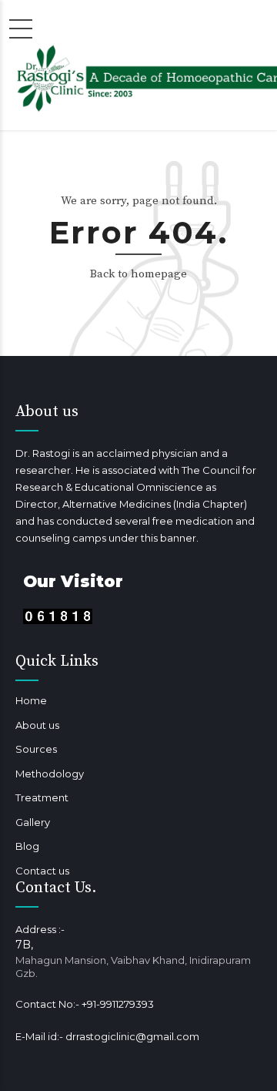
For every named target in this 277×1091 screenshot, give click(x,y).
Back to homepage (138, 274)
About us (37, 725)
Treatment (41, 797)
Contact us (42, 870)
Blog (27, 846)
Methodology (49, 773)
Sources (36, 749)
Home (31, 700)
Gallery (32, 822)
